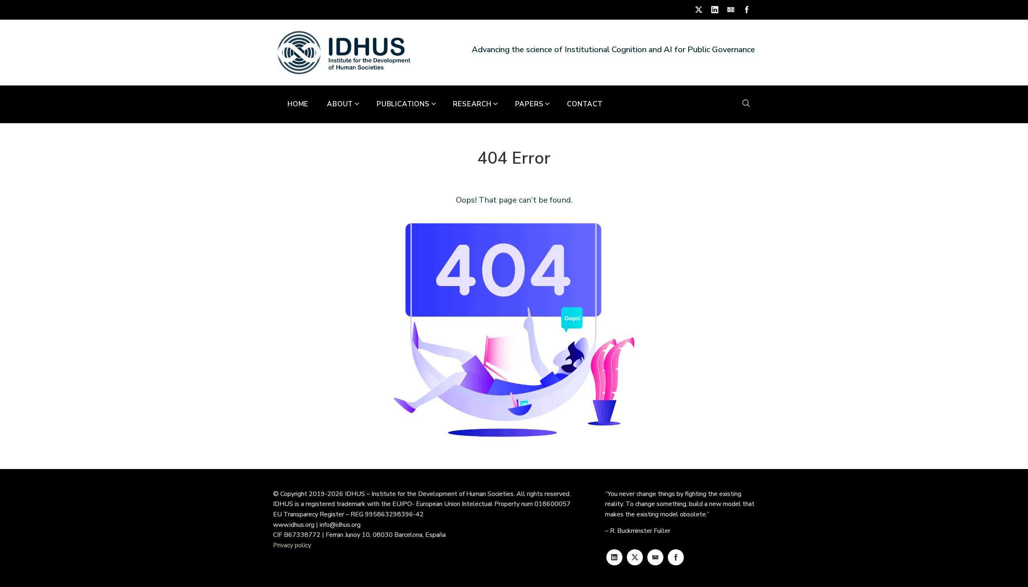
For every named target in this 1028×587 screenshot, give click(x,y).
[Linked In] (614, 557)
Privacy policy (292, 545)
